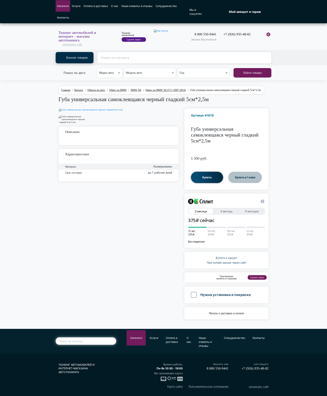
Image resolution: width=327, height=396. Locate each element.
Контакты (63, 17)
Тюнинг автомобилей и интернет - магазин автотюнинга (77, 36)
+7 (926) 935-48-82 (237, 34)
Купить (207, 177)
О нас (114, 6)
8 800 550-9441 (205, 34)
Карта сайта (175, 386)
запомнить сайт (72, 44)
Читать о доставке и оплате (226, 313)
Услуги (76, 6)
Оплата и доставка (95, 6)
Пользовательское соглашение (208, 386)
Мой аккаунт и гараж (245, 12)
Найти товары (252, 72)
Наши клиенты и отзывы (137, 6)
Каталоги (63, 6)
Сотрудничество (166, 6)
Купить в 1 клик (245, 177)
